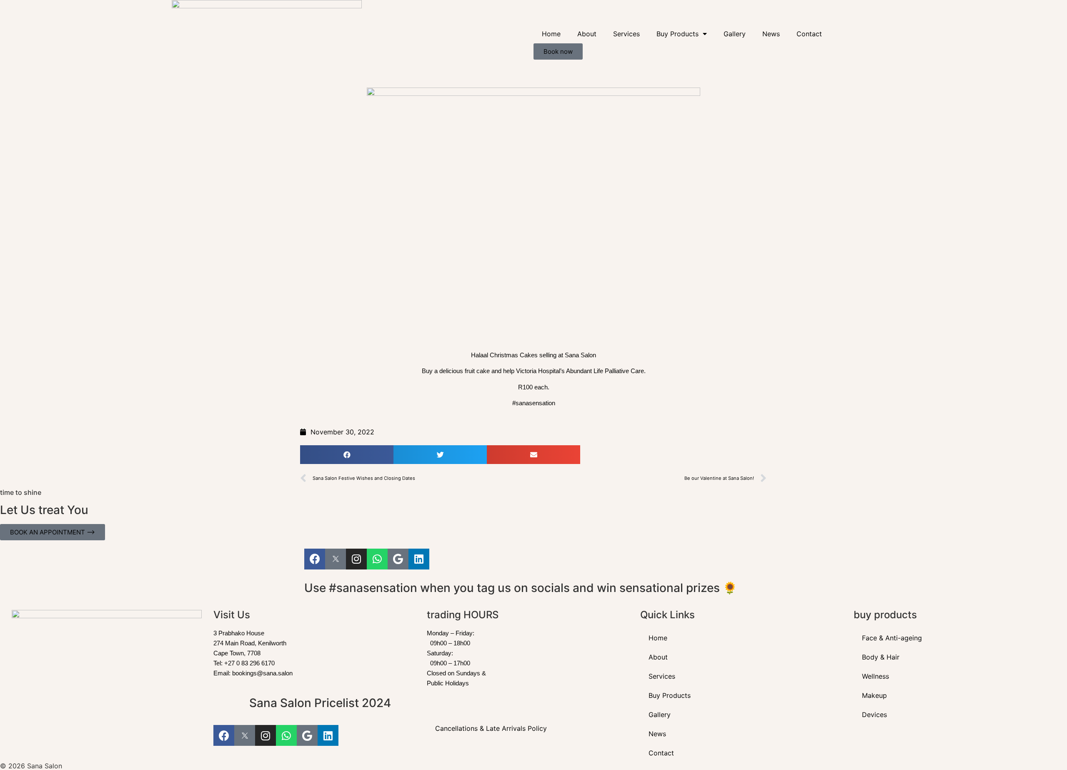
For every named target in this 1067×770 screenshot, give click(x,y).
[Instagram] (356, 559)
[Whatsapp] (377, 559)
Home (551, 34)
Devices (874, 714)
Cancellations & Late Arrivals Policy (491, 728)
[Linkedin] (418, 559)
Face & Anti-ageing (892, 638)
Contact (809, 34)
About (586, 34)
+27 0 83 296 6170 (249, 663)
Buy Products (677, 34)
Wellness (875, 676)
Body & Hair (880, 657)
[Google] (398, 559)
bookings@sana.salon (262, 673)
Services (626, 34)
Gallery (735, 34)
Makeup (874, 695)
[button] (346, 454)
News (771, 34)
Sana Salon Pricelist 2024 (320, 703)
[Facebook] (314, 559)
